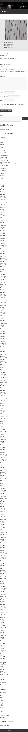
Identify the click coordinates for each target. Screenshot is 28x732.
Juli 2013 (2, 442)
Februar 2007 (3, 568)
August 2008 (3, 539)
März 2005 (2, 606)
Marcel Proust (3, 689)
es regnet (2, 145)
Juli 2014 (2, 423)
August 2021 (3, 286)
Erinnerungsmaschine (4, 674)
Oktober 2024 (3, 224)
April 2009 (2, 526)
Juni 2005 (2, 601)
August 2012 (3, 460)
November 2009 (3, 514)
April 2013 (2, 447)
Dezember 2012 (3, 454)
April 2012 (2, 467)
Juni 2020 (2, 309)
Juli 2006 (2, 580)
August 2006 (3, 578)
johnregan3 (10, 730)
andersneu (2, 147)
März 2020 (2, 313)
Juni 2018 (2, 348)
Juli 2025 (2, 209)
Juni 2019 (2, 328)
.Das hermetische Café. (5, 162)
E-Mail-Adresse (4, 96)
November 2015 (3, 398)
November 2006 (3, 573)
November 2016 (3, 379)
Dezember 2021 (3, 279)
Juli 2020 (2, 307)
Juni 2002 (2, 653)
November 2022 (3, 261)
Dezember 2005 (3, 591)
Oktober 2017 (3, 361)
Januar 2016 (2, 395)
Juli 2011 (2, 482)
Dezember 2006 (3, 571)
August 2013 (3, 441)
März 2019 (2, 333)
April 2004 (2, 624)
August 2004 (3, 617)
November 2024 (3, 222)
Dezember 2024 (3, 220)
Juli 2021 (2, 287)
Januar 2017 (2, 375)
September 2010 (3, 498)
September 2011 (3, 478)
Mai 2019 (2, 330)
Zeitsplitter (2, 707)
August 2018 (3, 344)
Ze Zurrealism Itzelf (4, 165)
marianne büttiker (3, 157)
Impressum (2, 717)
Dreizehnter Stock (4, 155)
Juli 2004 (2, 619)
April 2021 (2, 292)
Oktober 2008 (3, 536)
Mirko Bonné (3, 149)
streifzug (2, 175)
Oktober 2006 (3, 575)
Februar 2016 (3, 393)
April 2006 (2, 585)
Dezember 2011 (3, 473)
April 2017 (2, 371)
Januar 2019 (2, 336)
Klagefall (2, 144)
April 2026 (2, 194)
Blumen (1, 671)
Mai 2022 (2, 271)
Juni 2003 (2, 640)
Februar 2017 (3, 374)
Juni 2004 (2, 620)
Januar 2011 (2, 491)
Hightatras (2, 173)
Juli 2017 (2, 366)
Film (1, 676)
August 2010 (3, 500)
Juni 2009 (2, 522)
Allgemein (2, 666)
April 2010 (2, 506)
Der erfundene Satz (4, 672)
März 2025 (2, 215)
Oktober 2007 (3, 555)
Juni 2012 (2, 464)
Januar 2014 (2, 433)
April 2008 (2, 545)
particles (2, 142)
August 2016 (3, 384)
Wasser (1, 705)
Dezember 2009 (3, 513)
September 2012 (3, 459)
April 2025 (2, 214)
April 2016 (2, 390)
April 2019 (2, 331)
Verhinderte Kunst (13, 58)
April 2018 (2, 351)
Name (1, 92)
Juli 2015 (2, 405)
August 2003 (3, 637)
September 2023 (3, 245)
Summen (2, 699)
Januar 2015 (2, 415)
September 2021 (3, 284)
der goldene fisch (3, 152)
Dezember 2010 (3, 493)
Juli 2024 (2, 228)
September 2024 (3, 225)
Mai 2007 (2, 563)
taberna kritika (3, 170)
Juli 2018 (2, 346)
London (1, 687)
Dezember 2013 (3, 434)
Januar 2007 (2, 570)
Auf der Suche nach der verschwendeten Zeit (9, 163)
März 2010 (2, 508)
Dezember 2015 (3, 397)
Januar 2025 (2, 219)
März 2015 (2, 411)
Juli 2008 (2, 540)
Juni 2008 (2, 542)
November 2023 (3, 242)
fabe (11, 53)
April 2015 (2, 410)
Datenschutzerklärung (4, 715)
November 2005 (3, 593)
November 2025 (3, 202)
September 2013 (3, 439)
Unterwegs (2, 700)
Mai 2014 (2, 426)
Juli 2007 (2, 560)
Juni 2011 (2, 483)
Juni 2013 (2, 444)
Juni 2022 (2, 269)
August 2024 (3, 227)
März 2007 (2, 567)
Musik (1, 690)
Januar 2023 (2, 258)
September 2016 (3, 382)
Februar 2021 (3, 295)
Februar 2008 (3, 549)
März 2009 (2, 527)
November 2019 (3, 320)
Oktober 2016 (3, 380)
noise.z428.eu (3, 150)
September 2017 (3, 362)
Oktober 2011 (3, 477)
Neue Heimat (3, 692)
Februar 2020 (3, 315)
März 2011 (2, 488)
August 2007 (3, 558)
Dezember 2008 (3, 532)
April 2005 (2, 604)
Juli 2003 (2, 638)
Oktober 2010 (3, 496)
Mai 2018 (2, 349)
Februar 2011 (3, 490)
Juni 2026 (2, 191)
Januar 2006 (2, 589)
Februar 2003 (3, 645)
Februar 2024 (3, 237)
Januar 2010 (2, 511)
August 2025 (3, 207)
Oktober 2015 (3, 400)
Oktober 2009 (3, 516)
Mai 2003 (2, 642)
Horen (1, 141)
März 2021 (2, 294)
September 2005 (3, 596)
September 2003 (3, 635)
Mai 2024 (2, 232)
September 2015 (3, 402)
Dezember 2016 (3, 377)
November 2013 (3, 436)
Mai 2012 (2, 465)
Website (1, 100)
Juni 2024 (2, 230)
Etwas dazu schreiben (4, 55)
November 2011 (3, 475)
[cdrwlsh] (4, 11)
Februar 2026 (3, 197)
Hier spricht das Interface (5, 681)
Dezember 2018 (3, 338)
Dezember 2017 (3, 358)
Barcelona (2, 669)
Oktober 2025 (3, 204)
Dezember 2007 (3, 552)
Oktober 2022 (3, 263)
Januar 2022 (2, 277)
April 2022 (2, 273)
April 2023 (2, 253)
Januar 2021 (2, 297)
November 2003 (3, 632)
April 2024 (2, 233)
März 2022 (2, 274)
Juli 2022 (2, 268)
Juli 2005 (2, 599)
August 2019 (3, 325)
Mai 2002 (2, 655)
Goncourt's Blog (3, 167)
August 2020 (3, 305)
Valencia (2, 702)
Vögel (1, 704)
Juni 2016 (2, 387)
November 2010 (3, 495)
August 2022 (3, 266)
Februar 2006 (3, 588)
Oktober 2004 (3, 614)
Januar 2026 (2, 199)
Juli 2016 (2, 385)
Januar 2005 (2, 609)
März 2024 (2, 235)
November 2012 (3, 456)
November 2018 (3, 340)
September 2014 (3, 420)
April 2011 (2, 487)
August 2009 (3, 519)
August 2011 (3, 480)
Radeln (1, 694)
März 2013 (2, 449)
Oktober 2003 (3, 634)
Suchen (1, 115)
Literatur (6, 56)
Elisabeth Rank (3, 168)
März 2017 (2, 372)
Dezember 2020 (3, 299)
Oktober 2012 (3, 457)
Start (22, 730)
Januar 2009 (2, 531)
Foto (1, 677)
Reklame (2, 697)
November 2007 (3, 554)
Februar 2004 (3, 627)
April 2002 (2, 656)
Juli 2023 (2, 248)
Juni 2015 (2, 407)
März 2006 (2, 586)
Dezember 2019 (3, 318)
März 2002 (2, 658)
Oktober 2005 (3, 594)
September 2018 (3, 343)
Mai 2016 (2, 389)
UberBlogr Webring (5, 129)
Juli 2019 (2, 326)
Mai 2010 (2, 505)
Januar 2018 (2, 356)
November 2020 (3, 300)
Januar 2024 (2, 238)
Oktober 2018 (3, 341)
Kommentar (3, 76)
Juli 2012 (2, 462)
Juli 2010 (2, 501)
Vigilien (1, 176)
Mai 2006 (2, 583)
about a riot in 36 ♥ (4, 159)
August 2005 (3, 598)
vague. (1, 178)
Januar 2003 (2, 647)
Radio (1, 695)
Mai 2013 (2, 446)
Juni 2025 (2, 211)
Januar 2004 (2, 629)
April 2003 (2, 643)
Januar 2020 (2, 317)
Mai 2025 (2, 212)
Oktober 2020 (3, 302)
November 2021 (3, 281)
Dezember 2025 (3, 201)
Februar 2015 (3, 413)
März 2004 (2, 625)
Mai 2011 (2, 485)
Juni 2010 (2, 503)
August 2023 (3, 246)
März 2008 (2, 547)
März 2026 (2, 196)
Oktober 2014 (3, 418)
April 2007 (2, 565)
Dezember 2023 (3, 240)
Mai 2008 (2, 544)
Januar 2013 (2, 452)
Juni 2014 (2, 424)
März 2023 (2, 255)
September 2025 (3, 206)
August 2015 (3, 403)
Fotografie (2, 679)
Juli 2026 (2, 189)
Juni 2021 (2, 289)
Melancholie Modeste (4, 160)
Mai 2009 (2, 524)
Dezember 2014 (3, 416)
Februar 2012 (3, 470)
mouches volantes (4, 154)
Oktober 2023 (3, 243)
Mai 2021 (2, 291)
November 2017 (3, 359)
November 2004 (3, 612)
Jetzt (1, 684)
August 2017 (3, 364)
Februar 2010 (3, 509)
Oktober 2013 (3, 438)
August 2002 (3, 650)
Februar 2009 (3, 529)
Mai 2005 (2, 603)
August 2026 (3, 188)
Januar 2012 (2, 472)
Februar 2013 (3, 451)
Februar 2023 (3, 256)
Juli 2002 (2, 652)
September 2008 (3, 537)
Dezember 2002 (3, 648)
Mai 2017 (2, 369)
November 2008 (3, 534)
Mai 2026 (2, 193)
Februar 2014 (3, 431)
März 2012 (2, 469)
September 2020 (3, 304)
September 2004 (3, 616)
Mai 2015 (2, 408)
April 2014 (2, 428)
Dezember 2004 (3, 611)
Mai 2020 (2, 310)
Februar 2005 (3, 607)
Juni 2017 (2, 367)
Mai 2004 (2, 622)
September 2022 (3, 264)
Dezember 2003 (3, 630)
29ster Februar (3, 664)
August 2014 (3, 421)
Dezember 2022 (3, 260)
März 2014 (2, 429)
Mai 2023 (2, 251)
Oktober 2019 (3, 322)
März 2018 (2, 353)
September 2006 (3, 576)
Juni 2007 (2, 562)
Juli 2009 (2, 521)
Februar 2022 (3, 276)
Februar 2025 (3, 217)
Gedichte (8, 58)
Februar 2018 (3, 354)
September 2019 (3, 323)
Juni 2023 (2, 250)
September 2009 (3, 518)
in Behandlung (3, 682)
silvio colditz (2, 172)
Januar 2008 (2, 550)
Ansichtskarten (3, 668)
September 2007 (3, 557)
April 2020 (2, 312)
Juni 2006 (2, 581)
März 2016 (2, 392)
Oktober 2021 (3, 282)
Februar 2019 (3, 335)
